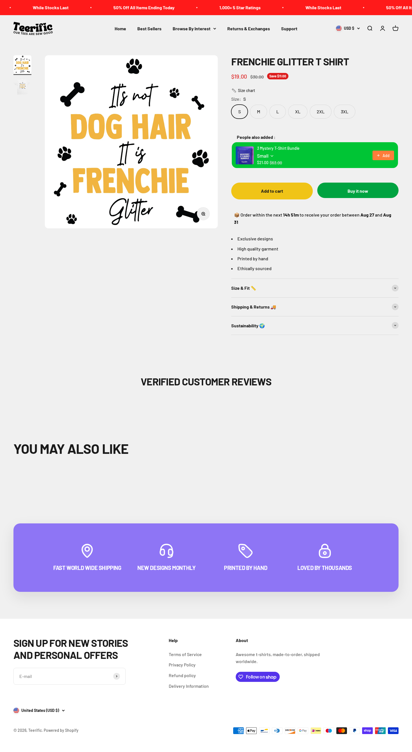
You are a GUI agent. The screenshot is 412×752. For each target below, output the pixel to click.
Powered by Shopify (61, 730)
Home (120, 28)
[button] (243, 91)
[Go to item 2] (22, 87)
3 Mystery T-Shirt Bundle (278, 148)
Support (289, 28)
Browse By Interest (191, 28)
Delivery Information (189, 686)
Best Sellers (149, 28)
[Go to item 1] (22, 65)
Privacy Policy (182, 664)
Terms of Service (185, 654)
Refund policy (182, 675)
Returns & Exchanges (248, 28)
